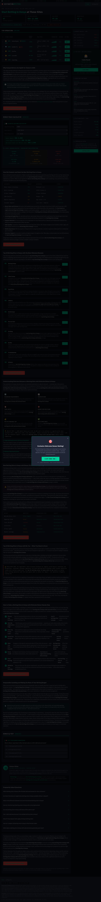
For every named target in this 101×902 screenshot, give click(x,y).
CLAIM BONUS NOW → (51, 459)
